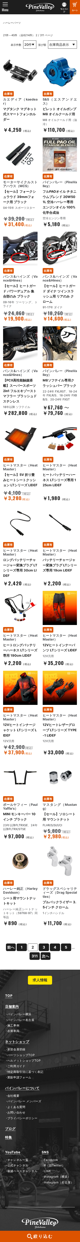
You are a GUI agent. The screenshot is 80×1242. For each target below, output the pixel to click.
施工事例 (13, 1025)
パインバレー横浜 (19, 1014)
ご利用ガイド (16, 1066)
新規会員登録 (16, 1049)
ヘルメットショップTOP (24, 1060)
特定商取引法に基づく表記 (25, 1071)
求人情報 (40, 980)
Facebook (51, 1160)
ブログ (10, 1129)
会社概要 (13, 1095)
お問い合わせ (16, 1112)
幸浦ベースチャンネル (22, 1171)
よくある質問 (16, 1107)
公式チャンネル (17, 1165)
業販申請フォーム (19, 1077)
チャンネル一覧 (17, 1160)
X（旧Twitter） (54, 1165)
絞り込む (43, 1236)
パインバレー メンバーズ (24, 1101)
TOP (8, 996)
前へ (11, 947)
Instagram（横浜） (57, 1176)
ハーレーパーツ (12, 22)
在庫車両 (13, 1031)
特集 (8, 1137)
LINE (47, 1171)
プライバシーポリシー (22, 1118)
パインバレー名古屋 (20, 1020)
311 (35, 956)
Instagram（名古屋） (59, 1182)
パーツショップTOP (21, 1055)
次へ (45, 956)
